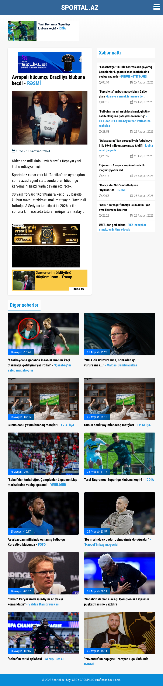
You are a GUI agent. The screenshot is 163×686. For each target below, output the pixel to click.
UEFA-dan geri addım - (126, 230)
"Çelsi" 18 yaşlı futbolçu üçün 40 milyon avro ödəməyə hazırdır (126, 210)
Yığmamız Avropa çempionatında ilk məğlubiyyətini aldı (126, 170)
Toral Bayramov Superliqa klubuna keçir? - (119, 479)
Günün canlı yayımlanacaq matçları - (41, 425)
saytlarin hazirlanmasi (29, 219)
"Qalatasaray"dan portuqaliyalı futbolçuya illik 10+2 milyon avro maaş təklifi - (126, 148)
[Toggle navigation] (156, 7)
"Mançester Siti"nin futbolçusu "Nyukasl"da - (126, 190)
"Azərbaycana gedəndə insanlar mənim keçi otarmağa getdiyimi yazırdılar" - (39, 365)
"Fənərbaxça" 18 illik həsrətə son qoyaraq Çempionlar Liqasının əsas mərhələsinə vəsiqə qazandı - (126, 74)
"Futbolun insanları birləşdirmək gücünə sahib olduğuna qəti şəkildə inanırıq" (126, 122)
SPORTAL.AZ (79, 7)
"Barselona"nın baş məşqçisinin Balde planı (126, 97)
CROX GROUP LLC (83, 680)
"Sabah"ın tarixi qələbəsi (36, 659)
